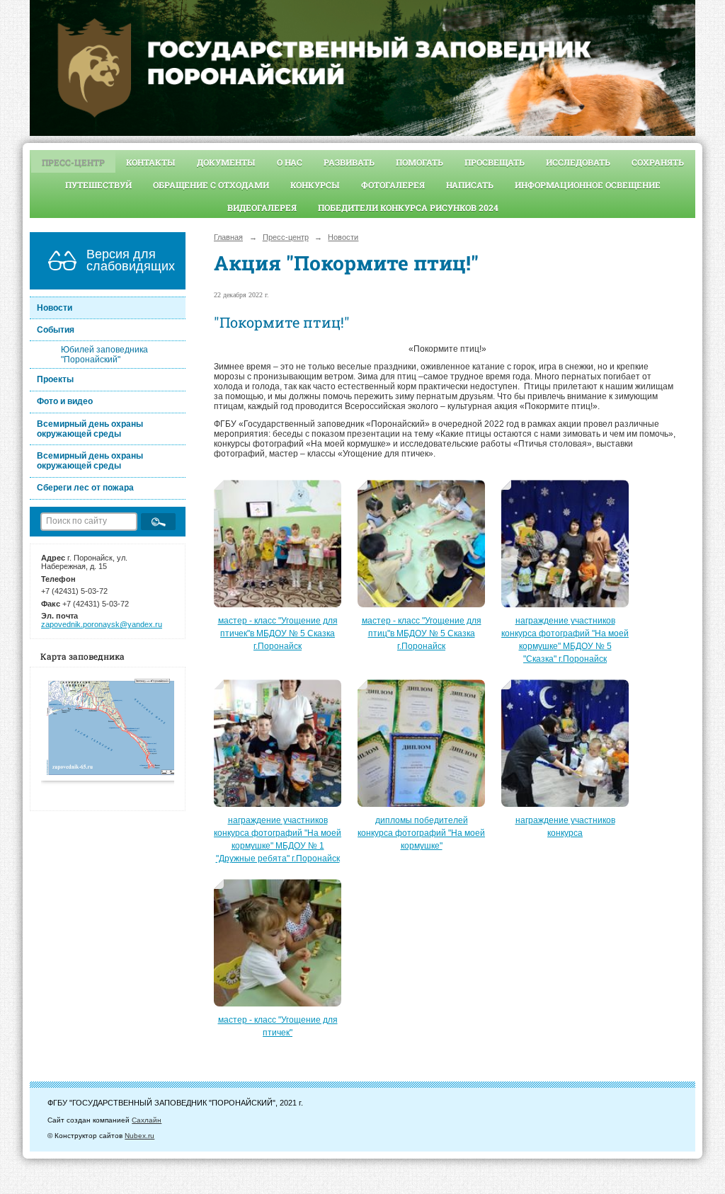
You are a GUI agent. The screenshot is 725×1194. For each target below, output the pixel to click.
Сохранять (658, 162)
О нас (289, 162)
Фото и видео (65, 401)
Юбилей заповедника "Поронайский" (104, 354)
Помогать (419, 162)
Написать (469, 184)
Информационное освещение (588, 184)
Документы (226, 162)
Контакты (151, 162)
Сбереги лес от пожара (85, 488)
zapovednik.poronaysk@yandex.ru (101, 624)
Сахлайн (146, 1120)
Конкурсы (315, 184)
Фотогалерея (393, 184)
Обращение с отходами (211, 184)
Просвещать (494, 162)
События (55, 330)
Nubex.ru (139, 1136)
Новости (54, 308)
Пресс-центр (73, 162)
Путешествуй (98, 184)
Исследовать (578, 162)
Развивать (349, 162)
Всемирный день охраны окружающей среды (90, 429)
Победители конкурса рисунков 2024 (408, 207)
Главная (228, 237)
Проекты (55, 379)
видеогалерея (262, 207)
